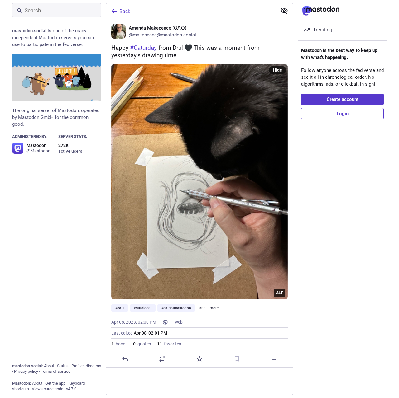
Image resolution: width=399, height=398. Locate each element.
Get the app (55, 383)
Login (343, 113)
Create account (342, 99)
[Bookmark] (237, 359)
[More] (274, 359)
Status (63, 365)
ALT (279, 293)
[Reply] (125, 359)
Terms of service (55, 371)
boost (119, 343)
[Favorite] (199, 359)
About (49, 365)
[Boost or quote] (162, 359)
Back (124, 11)
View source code (47, 388)
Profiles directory (86, 365)
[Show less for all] (284, 10)
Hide (277, 70)
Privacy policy (26, 371)
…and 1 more (208, 308)
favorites (169, 343)
